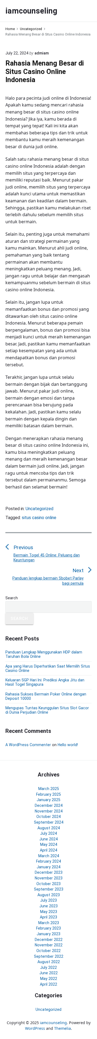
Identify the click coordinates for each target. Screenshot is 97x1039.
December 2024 (49, 805)
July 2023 (48, 900)
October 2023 (48, 884)
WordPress (35, 1028)
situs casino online (39, 517)
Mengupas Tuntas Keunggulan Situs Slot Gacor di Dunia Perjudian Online (47, 710)
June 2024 (48, 839)
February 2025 (48, 794)
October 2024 (48, 816)
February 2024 (48, 861)
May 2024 (48, 844)
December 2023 (49, 872)
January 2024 (48, 867)
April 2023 (48, 917)
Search (11, 598)
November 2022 (49, 945)
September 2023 (48, 889)
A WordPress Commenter (28, 745)
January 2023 (48, 934)
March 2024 (48, 856)
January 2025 (48, 800)
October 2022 (48, 951)
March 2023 (48, 923)
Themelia (62, 1028)
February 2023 (48, 928)
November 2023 (49, 878)
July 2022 (48, 967)
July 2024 (48, 833)
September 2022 (48, 956)
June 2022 (48, 973)
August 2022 (48, 962)
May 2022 (48, 978)
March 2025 (48, 788)
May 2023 (48, 911)
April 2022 (48, 984)
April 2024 (48, 850)
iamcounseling (53, 1022)
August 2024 (48, 828)
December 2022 (49, 939)
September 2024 (48, 822)
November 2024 (49, 811)
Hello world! (68, 745)
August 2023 (48, 895)
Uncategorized (39, 508)
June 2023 (48, 906)
